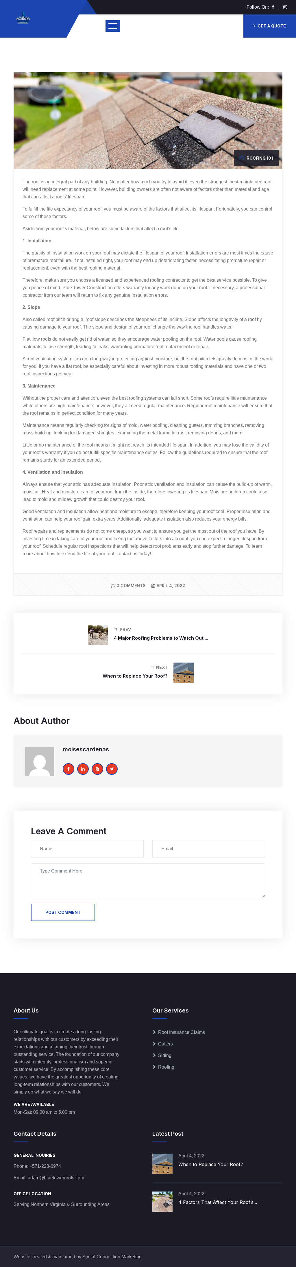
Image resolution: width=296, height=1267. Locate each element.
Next (162, 667)
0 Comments (131, 585)
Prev (125, 629)
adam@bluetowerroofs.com (56, 1177)
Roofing (166, 1067)
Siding (164, 1055)
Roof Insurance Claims (181, 1032)
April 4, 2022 (171, 585)
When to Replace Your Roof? (135, 676)
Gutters (165, 1043)
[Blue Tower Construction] (23, 18)
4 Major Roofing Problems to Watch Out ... (161, 638)
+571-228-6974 (45, 1166)
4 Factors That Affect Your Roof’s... (217, 1202)
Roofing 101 (260, 158)
